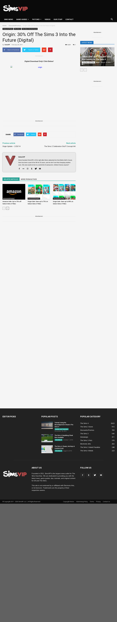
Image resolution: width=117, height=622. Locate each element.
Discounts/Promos (8, 29)
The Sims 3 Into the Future (29, 29)
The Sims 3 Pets (86, 440)
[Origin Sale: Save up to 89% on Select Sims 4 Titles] (64, 192)
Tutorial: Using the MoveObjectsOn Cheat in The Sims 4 (64, 425)
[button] (111, 19)
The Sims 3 (17, 29)
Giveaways (84, 437)
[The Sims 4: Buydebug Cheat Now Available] (47, 438)
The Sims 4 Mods (86, 451)
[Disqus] (39, 255)
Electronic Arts (85, 444)
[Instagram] (28, 168)
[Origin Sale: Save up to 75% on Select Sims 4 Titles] (39, 192)
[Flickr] (24, 168)
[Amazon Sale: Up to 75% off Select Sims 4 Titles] (14, 192)
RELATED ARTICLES (11, 179)
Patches (36, 19)
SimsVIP (7, 44)
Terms (92, 502)
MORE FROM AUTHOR (29, 179)
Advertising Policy (82, 502)
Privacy (98, 502)
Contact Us (106, 502)
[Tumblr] (32, 168)
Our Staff (58, 19)
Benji (98, 62)
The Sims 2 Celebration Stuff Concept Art (60, 146)
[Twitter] (37, 168)
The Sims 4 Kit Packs (88, 62)
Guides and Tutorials (61, 429)
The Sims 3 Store (86, 427)
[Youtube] (41, 168)
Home (5, 26)
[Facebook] (20, 168)
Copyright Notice (68, 502)
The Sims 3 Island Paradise (90, 447)
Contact (69, 19)
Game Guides (21, 19)
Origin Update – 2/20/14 (11, 146)
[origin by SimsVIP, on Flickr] (39, 87)
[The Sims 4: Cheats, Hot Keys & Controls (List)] (47, 449)
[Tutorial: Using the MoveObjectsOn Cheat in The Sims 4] (47, 425)
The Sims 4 (58, 440)
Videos (47, 19)
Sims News (8, 19)
